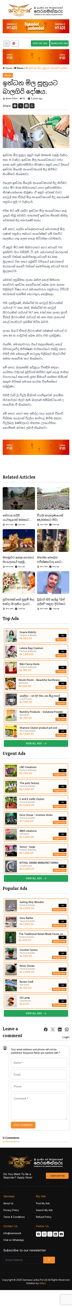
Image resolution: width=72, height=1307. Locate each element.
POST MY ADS (40, 43)
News (20, 68)
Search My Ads (44, 1210)
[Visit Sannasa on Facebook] (38, 1234)
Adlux (42, 1283)
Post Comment (23, 1125)
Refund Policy (43, 1216)
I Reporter (57, 1175)
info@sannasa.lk (12, 1233)
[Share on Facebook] (14, 105)
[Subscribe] (49, 1260)
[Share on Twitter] (20, 105)
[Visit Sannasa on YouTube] (61, 1234)
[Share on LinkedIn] (26, 105)
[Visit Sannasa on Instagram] (44, 1234)
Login (65, 1037)
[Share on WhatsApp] (31, 105)
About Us (8, 1203)
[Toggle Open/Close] (6, 43)
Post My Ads (43, 1203)
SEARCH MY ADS (59, 43)
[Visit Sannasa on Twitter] (49, 1234)
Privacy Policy (11, 1210)
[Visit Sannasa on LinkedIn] (55, 1234)
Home (8, 68)
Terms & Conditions (14, 1216)
